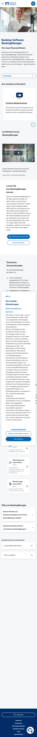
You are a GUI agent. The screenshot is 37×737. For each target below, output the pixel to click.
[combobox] (18, 75)
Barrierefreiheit (18, 734)
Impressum (18, 720)
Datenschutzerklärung (13, 308)
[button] (18, 514)
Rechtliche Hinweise (18, 729)
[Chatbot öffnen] (30, 730)
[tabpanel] (19, 104)
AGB (18, 731)
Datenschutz (18, 723)
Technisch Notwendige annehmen (18, 433)
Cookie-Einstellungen (18, 429)
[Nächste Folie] (33, 125)
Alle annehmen (18, 439)
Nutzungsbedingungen (18, 726)
